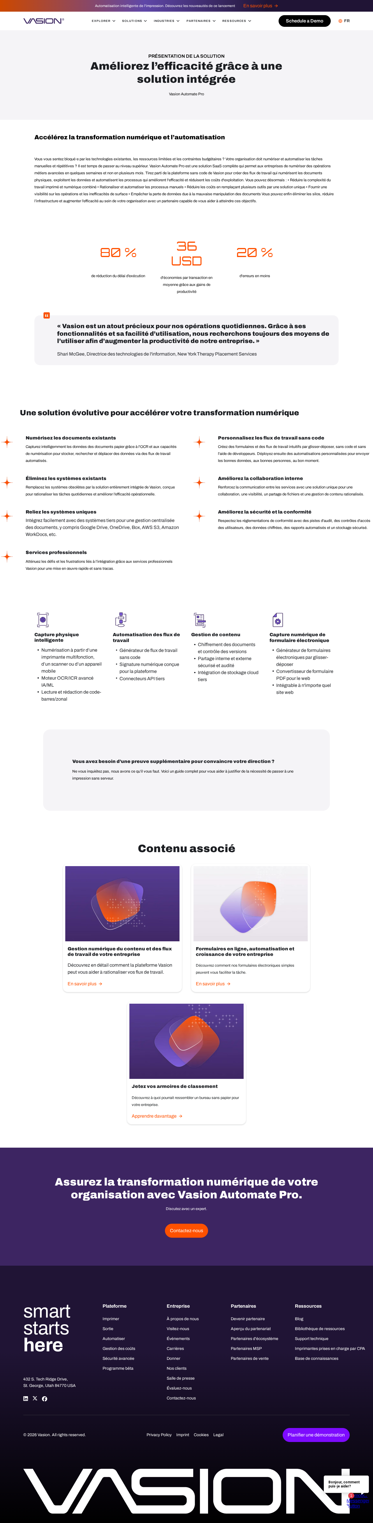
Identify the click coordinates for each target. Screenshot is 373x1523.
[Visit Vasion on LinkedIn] (25, 1398)
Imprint (182, 1435)
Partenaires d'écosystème (254, 1338)
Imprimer (111, 1319)
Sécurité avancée (118, 1358)
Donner (173, 1358)
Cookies (201, 1435)
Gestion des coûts (119, 1348)
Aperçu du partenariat (251, 1329)
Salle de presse (181, 1378)
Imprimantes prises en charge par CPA (322, 1348)
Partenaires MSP (246, 1348)
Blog (299, 1319)
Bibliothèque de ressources (320, 1329)
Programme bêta (118, 1368)
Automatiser (114, 1338)
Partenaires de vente (250, 1358)
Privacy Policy (159, 1435)
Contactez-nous (181, 1398)
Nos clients (176, 1368)
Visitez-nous (178, 1329)
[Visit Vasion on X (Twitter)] (35, 1398)
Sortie (108, 1329)
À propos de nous (183, 1319)
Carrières (175, 1348)
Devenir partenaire (248, 1319)
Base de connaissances (316, 1358)
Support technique (311, 1338)
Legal (218, 1435)
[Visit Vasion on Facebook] (44, 1398)
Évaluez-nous (179, 1388)
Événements (178, 1338)
